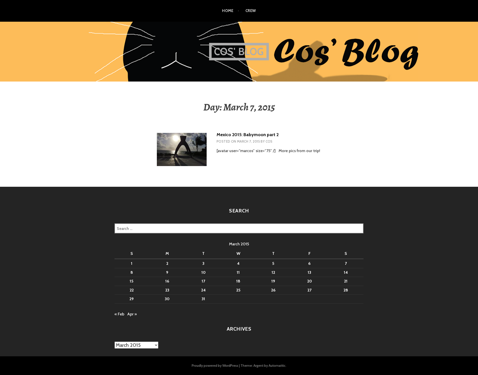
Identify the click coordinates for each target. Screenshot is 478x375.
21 (346, 281)
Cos (269, 141)
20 (309, 281)
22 (132, 290)
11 (238, 272)
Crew (250, 10)
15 (131, 281)
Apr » (132, 314)
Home (227, 10)
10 (203, 272)
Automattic (277, 365)
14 (346, 272)
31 (203, 298)
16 (167, 281)
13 (309, 272)
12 (273, 272)
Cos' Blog (239, 51)
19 (273, 281)
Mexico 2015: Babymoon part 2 (248, 134)
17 (203, 281)
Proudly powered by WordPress (215, 365)
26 (273, 290)
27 (309, 290)
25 (238, 290)
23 (167, 290)
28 (346, 290)
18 (238, 281)
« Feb (119, 314)
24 (203, 290)
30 (167, 298)
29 (131, 298)
